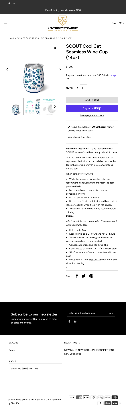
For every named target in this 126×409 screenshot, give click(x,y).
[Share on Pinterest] (91, 276)
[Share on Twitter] (83, 276)
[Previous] (7, 69)
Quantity (72, 87)
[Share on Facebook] (77, 276)
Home (12, 38)
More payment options (92, 115)
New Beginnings (72, 353)
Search (12, 350)
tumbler (21, 38)
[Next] (60, 69)
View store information (79, 137)
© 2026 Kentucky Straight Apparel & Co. (28, 399)
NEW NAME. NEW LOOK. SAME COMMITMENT (89, 350)
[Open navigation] (5, 23)
